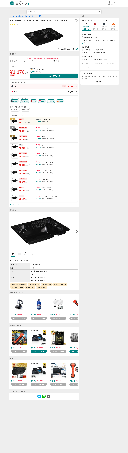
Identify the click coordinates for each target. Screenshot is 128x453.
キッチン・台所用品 (60, 284)
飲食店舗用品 (41, 287)
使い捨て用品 (47, 284)
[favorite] (76, 20)
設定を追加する (100, 82)
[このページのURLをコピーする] (48, 396)
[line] (44, 397)
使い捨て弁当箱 (34, 284)
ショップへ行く (53, 76)
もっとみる (13, 205)
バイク (31, 16)
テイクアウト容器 (17, 287)
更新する (56, 61)
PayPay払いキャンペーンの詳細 (90, 63)
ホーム (12, 16)
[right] (76, 231)
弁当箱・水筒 (30, 287)
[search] (99, 12)
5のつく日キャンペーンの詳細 (107, 63)
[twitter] (39, 397)
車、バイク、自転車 (21, 16)
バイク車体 (38, 16)
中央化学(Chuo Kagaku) (19, 284)
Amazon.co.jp (40, 69)
